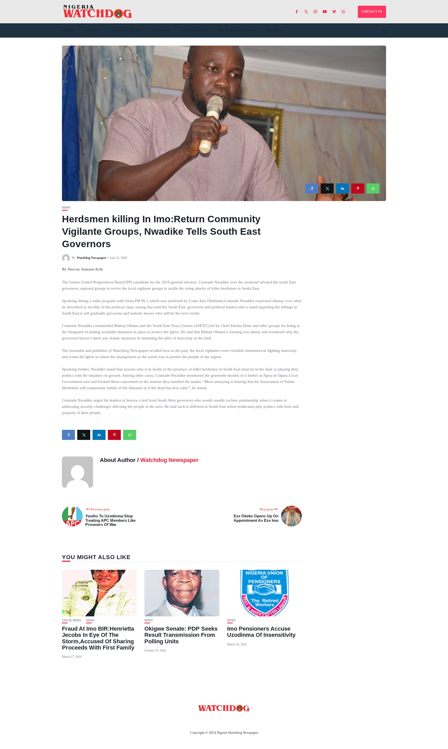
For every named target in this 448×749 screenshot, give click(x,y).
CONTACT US (372, 11)
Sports (274, 30)
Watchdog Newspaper (91, 258)
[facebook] (311, 188)
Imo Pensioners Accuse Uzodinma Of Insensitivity (261, 631)
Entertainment (237, 30)
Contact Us (218, 720)
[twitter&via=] (327, 188)
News (91, 30)
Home (68, 30)
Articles (192, 30)
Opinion (161, 30)
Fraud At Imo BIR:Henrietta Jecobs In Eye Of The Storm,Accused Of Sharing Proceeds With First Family (98, 638)
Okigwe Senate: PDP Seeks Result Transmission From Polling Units (181, 634)
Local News (128, 30)
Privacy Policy (252, 720)
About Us (189, 720)
